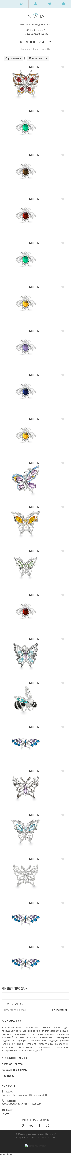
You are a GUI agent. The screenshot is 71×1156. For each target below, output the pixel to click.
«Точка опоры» (46, 1137)
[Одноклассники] (23, 1125)
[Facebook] (39, 1125)
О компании (11, 1021)
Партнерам (8, 1075)
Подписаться (14, 1003)
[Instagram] (47, 1125)
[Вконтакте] (31, 1125)
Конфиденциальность (14, 1069)
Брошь (34, 67)
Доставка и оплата (12, 1063)
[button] (36, 4)
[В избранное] (63, 67)
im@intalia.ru (9, 1113)
